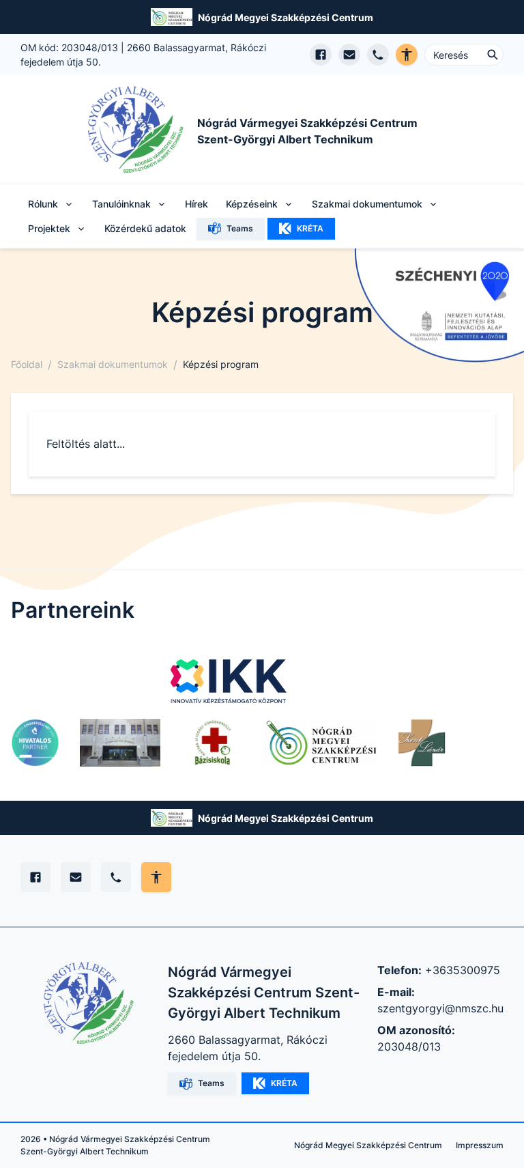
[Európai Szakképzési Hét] (35, 743)
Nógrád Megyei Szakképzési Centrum (285, 17)
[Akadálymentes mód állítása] (156, 877)
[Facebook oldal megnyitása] (321, 55)
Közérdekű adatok (145, 228)
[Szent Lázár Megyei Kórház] (422, 743)
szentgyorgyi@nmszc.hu (440, 1008)
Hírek (196, 204)
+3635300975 (462, 970)
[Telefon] (116, 877)
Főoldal (26, 364)
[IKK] (229, 681)
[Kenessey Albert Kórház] (120, 743)
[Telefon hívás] (378, 55)
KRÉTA (310, 228)
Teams (240, 228)
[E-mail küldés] (349, 55)
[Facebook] (35, 877)
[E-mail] (76, 877)
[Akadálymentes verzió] (407, 55)
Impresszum (480, 1145)
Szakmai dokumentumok (112, 364)
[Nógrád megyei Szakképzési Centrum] (321, 743)
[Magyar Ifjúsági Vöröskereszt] (212, 743)
